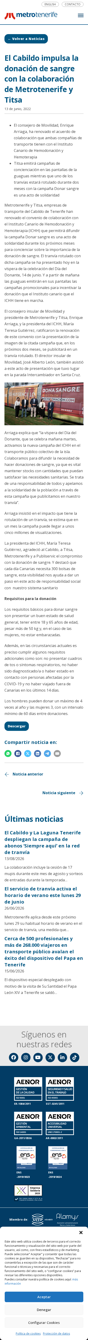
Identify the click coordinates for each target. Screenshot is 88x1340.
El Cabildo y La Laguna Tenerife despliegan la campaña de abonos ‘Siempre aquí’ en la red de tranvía (42, 842)
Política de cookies (28, 1334)
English (50, 4)
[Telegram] (47, 753)
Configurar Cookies (44, 1322)
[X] (27, 753)
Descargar (17, 726)
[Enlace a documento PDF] (28, 1193)
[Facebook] (17, 753)
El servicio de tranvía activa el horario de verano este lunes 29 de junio (42, 895)
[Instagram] (26, 1057)
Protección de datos (56, 1334)
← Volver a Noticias (26, 38)
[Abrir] (81, 15)
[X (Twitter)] (50, 1057)
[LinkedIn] (37, 753)
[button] (81, 1232)
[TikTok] (74, 1057)
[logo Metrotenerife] (30, 16)
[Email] (57, 753)
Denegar (44, 1309)
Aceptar (44, 1296)
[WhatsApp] (7, 753)
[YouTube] (38, 1057)
